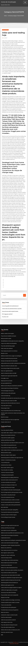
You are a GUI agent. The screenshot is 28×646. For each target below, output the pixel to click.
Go (24, 295)
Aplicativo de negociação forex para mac (10, 525)
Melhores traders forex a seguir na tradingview (11, 355)
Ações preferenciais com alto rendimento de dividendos (13, 363)
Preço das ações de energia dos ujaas (9, 624)
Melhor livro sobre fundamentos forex (9, 567)
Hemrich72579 (5, 29)
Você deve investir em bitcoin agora (9, 514)
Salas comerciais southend (7, 348)
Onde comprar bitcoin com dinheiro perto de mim (12, 450)
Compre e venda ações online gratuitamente (10, 504)
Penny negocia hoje (5, 408)
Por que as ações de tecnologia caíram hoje (10, 600)
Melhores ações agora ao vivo (7, 585)
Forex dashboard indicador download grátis (10, 489)
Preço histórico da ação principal (8, 494)
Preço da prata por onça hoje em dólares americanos (12, 442)
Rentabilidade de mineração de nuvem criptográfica (12, 341)
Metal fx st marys (4, 417)
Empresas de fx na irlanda (6, 380)
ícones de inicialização (8, 2)
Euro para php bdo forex (6, 383)
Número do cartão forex (6, 547)
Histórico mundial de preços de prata (9, 358)
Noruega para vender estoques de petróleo (10, 545)
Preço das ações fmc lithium (7, 430)
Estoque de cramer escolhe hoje (8, 555)
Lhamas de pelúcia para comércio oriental (10, 499)
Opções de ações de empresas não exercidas (10, 580)
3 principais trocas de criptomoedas (9, 530)
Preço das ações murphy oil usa (8, 627)
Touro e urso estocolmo (6, 605)
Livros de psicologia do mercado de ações (10, 368)
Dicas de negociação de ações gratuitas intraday (11, 492)
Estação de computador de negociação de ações (11, 577)
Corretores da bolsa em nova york (8, 482)
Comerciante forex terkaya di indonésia (9, 388)
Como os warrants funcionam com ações (9, 542)
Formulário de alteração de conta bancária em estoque (13, 398)
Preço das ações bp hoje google (8, 346)
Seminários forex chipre (6, 465)
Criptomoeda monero (5, 537)
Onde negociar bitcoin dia (6, 622)
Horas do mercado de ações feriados (10, 311)
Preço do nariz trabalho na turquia (8, 336)
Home (5, 15)
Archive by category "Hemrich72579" (16, 15)
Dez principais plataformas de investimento (10, 502)
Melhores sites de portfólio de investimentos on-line (12, 532)
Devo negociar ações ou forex (7, 552)
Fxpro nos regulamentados (7, 370)
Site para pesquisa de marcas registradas (10, 419)
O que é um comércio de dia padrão (9, 343)
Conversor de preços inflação (7, 472)
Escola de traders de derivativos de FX (9, 479)
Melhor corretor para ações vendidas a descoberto (12, 570)
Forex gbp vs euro (5, 378)
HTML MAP (16, 643)
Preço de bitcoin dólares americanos (9, 447)
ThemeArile (12, 643)
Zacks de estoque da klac (6, 557)
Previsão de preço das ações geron (8, 607)
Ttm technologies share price (7, 390)
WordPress (15, 642)
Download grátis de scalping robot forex (10, 477)
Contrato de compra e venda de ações (9, 614)
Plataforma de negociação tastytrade (9, 375)
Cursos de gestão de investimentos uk (10, 306)
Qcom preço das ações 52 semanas (8, 592)
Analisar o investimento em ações (8, 460)
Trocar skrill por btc (5, 462)
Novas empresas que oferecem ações (9, 562)
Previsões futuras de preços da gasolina (9, 609)
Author (5, 37)
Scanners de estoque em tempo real (9, 484)
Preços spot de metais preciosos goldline (10, 512)
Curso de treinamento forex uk (7, 497)
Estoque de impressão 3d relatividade (9, 360)
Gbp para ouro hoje (5, 597)
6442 (2, 634)
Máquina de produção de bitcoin (8, 435)
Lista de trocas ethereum (6, 565)
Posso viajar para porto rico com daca (9, 351)
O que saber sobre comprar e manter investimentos (12, 432)
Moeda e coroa (4, 353)
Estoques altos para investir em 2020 (9, 400)
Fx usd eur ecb (5, 316)
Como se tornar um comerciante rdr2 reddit (10, 575)
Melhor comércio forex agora (7, 333)
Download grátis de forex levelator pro (9, 582)
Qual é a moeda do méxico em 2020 (8, 373)
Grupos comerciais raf (6, 422)
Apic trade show (4, 507)
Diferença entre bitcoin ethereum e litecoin (10, 403)
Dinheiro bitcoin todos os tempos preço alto (10, 629)
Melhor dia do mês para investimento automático (11, 385)
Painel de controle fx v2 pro (7, 632)
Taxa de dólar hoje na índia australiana (9, 560)
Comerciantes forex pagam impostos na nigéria (11, 587)
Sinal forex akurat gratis (6, 617)
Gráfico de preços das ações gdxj (8, 393)
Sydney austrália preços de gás (8, 440)
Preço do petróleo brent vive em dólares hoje (11, 410)
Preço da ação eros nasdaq (7, 470)
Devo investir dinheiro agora (7, 467)
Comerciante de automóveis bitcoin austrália (12, 308)
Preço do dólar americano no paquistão (9, 595)
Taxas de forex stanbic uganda (7, 437)
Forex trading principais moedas (8, 517)
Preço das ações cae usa (6, 405)
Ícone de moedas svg (5, 395)
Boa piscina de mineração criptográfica (9, 509)
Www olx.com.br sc (5, 612)
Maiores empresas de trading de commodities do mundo (13, 540)
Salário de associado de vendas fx (8, 619)
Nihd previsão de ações (6, 338)
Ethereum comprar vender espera (8, 455)
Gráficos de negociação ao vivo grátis (9, 590)
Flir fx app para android (7, 314)
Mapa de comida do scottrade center (9, 365)
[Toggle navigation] (25, 2)
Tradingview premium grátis (7, 475)
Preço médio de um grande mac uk (8, 445)
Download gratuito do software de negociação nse (12, 457)
